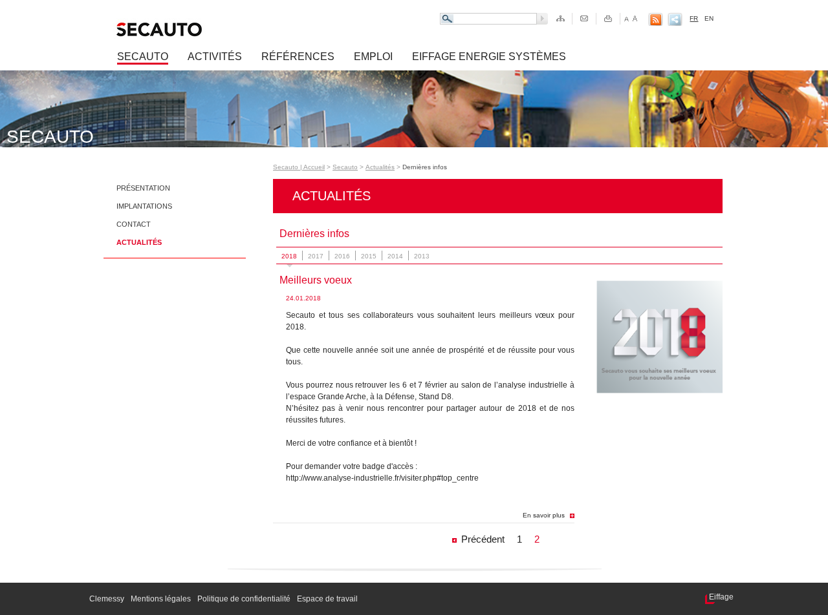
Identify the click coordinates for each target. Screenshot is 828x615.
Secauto (142, 56)
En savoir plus (544, 515)
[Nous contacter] (584, 19)
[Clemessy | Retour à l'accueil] (209, 29)
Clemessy (106, 598)
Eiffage (721, 596)
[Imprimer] (608, 19)
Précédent (483, 539)
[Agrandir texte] (635, 19)
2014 (395, 256)
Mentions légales (161, 598)
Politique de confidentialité (243, 598)
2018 (289, 256)
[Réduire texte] (626, 19)
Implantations (144, 206)
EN (709, 18)
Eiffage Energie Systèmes (489, 56)
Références (297, 56)
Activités (215, 56)
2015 (368, 256)
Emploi (373, 56)
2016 (342, 256)
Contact (133, 224)
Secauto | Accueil (299, 167)
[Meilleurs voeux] (659, 390)
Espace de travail (327, 598)
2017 (315, 256)
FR (694, 18)
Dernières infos (424, 167)
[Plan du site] (560, 19)
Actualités (139, 242)
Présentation (143, 188)
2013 (422, 256)
